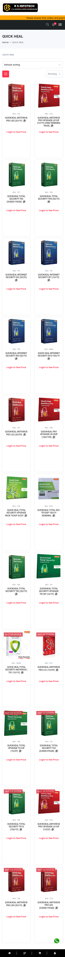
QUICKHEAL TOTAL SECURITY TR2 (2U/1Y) (16, 589)
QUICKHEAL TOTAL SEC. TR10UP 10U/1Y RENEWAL (48, 513)
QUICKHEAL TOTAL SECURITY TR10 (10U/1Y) (16, 827)
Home (5, 42)
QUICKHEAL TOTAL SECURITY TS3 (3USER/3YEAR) (48, 748)
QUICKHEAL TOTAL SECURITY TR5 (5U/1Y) (49, 197)
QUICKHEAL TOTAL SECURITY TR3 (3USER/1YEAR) (16, 199)
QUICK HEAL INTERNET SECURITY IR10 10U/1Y (49, 354)
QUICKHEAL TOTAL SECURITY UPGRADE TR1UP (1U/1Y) (49, 591)
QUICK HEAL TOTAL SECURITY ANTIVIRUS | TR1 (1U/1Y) (16, 670)
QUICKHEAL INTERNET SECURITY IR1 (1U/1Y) (49, 276)
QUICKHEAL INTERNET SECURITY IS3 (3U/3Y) (16, 276)
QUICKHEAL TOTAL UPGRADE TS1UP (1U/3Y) (16, 748)
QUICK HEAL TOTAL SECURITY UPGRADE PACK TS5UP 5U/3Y (15, 513)
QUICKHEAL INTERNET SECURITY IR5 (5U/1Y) (16, 354)
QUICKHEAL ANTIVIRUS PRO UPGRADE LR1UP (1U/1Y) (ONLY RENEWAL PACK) (48, 122)
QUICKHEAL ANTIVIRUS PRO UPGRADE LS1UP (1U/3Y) (48, 827)
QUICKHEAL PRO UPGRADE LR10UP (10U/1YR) (49, 434)
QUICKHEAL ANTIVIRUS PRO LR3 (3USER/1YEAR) (48, 905)
